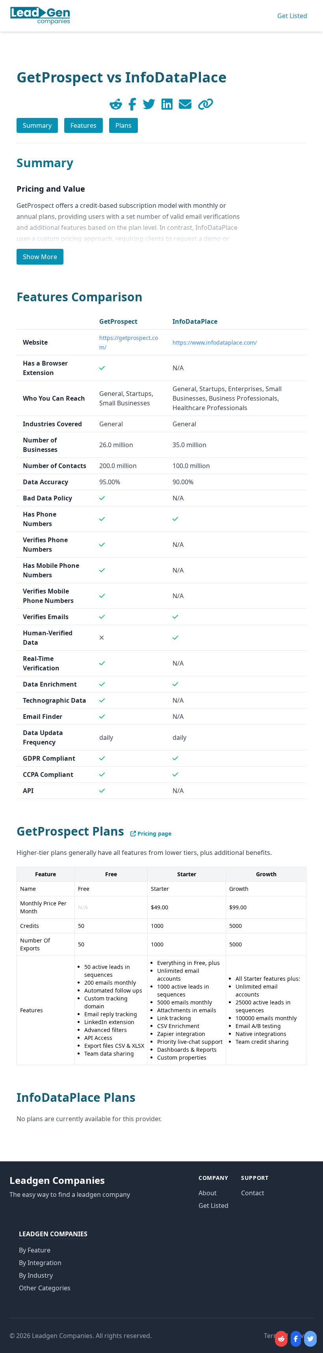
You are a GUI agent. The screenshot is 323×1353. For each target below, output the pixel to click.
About (208, 1193)
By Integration (40, 1262)
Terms (273, 1335)
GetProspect (118, 321)
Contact (252, 1193)
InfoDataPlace (195, 321)
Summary (37, 125)
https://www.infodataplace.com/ (215, 342)
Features (84, 125)
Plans (123, 125)
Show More (40, 256)
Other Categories (45, 1288)
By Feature (34, 1250)
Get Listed (292, 15)
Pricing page (153, 833)
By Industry (36, 1275)
